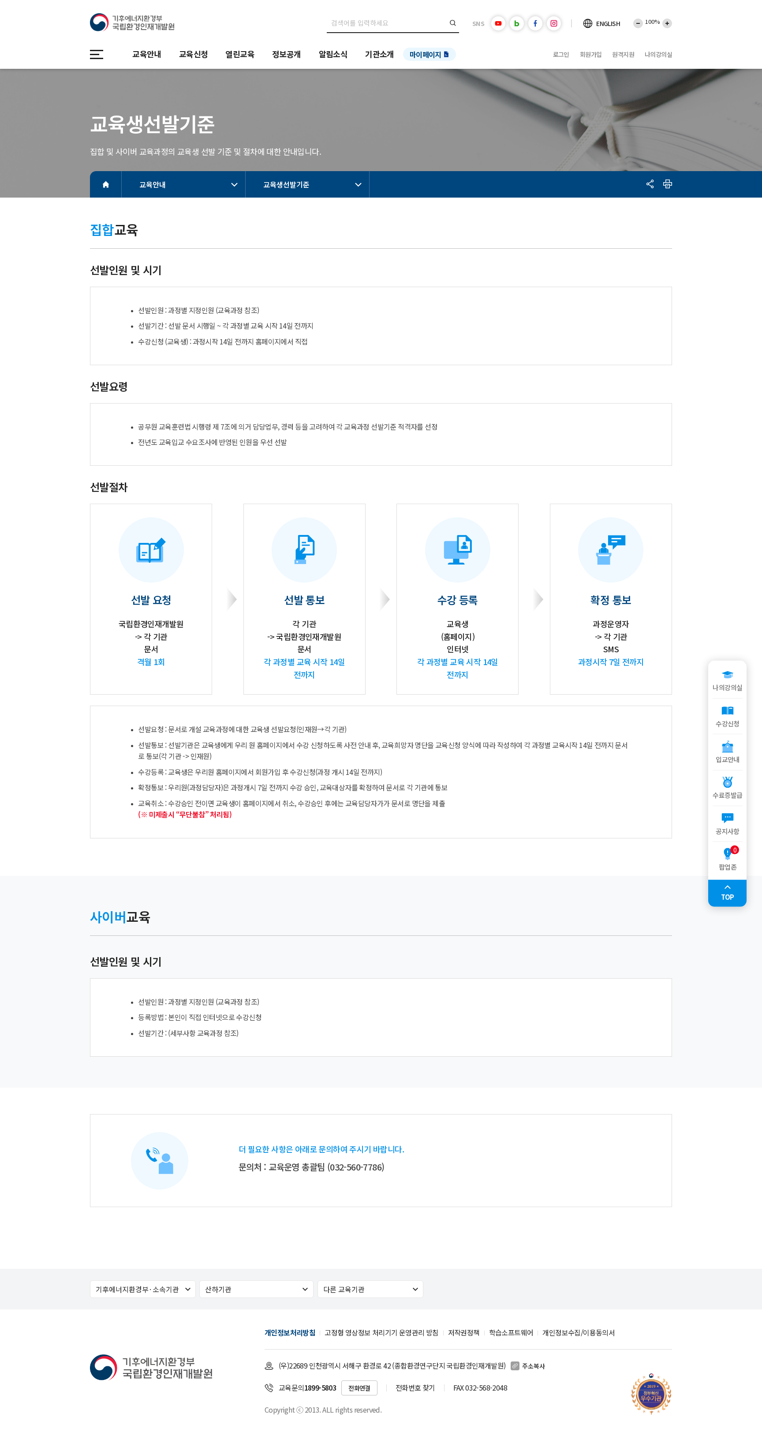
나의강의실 (658, 54)
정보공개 (286, 54)
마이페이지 (425, 54)
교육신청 (193, 54)
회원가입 (591, 54)
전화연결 (359, 1388)
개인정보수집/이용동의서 (578, 1332)
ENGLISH (608, 23)
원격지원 (623, 54)
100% (652, 21)
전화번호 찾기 (415, 1387)
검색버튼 (453, 23)
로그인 (561, 54)
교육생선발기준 (286, 184)
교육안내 (146, 54)
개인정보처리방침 (290, 1332)
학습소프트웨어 (511, 1332)
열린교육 (239, 54)
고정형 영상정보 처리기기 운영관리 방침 (381, 1332)
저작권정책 (464, 1332)
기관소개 (379, 54)
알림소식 (333, 54)
